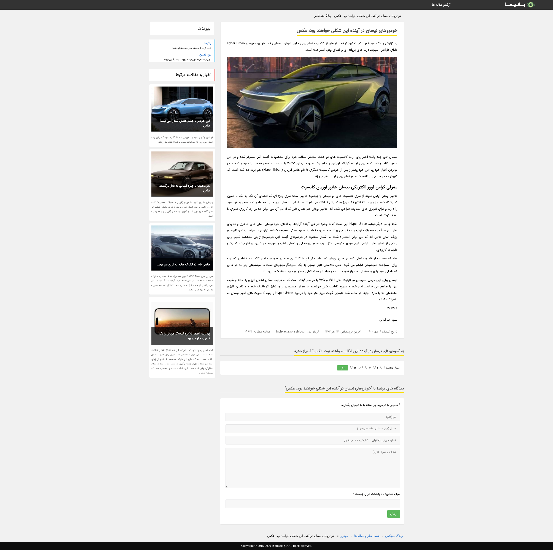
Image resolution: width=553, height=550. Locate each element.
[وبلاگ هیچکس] (519, 5)
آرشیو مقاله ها (441, 4)
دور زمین (205, 54)
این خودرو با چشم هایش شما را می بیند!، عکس (185, 123)
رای (343, 368)
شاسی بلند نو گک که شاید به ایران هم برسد (183, 264)
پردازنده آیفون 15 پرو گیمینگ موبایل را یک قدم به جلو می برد (184, 336)
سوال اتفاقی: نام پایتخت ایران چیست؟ (376, 494)
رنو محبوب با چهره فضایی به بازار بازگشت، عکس (184, 188)
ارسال (393, 513)
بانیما (207, 43)
